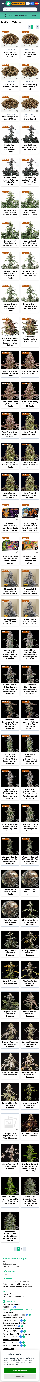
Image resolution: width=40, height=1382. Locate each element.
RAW (34, 15)
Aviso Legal (7, 1274)
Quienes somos (9, 1264)
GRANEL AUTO (10, 50)
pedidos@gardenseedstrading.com (17, 1310)
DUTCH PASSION (10, 336)
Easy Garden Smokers (17, 15)
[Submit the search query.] (4, 9)
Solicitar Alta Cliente (11, 1266)
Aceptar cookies (20, 1370)
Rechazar (20, 1376)
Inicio (5, 1261)
